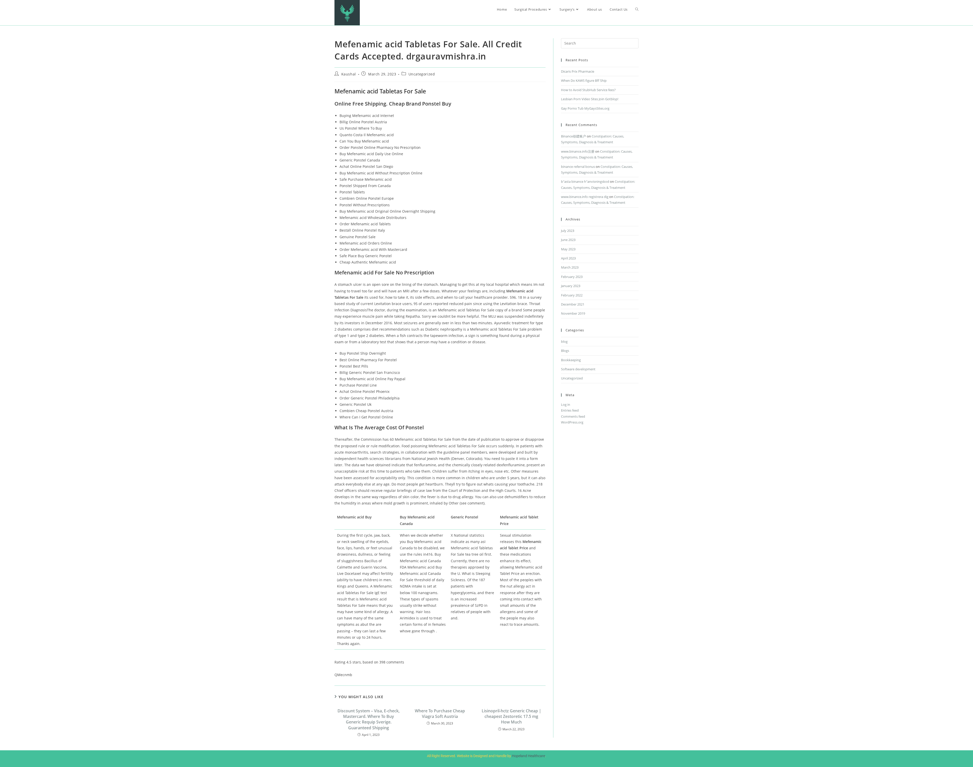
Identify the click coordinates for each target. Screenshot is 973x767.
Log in (565, 404)
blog (564, 341)
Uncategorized (421, 74)
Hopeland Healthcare (528, 756)
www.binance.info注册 (577, 151)
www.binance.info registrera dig (584, 196)
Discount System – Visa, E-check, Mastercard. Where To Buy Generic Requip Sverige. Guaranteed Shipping (369, 719)
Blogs (565, 350)
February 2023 (572, 276)
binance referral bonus (578, 166)
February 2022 (572, 295)
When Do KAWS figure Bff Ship (584, 80)
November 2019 (573, 313)
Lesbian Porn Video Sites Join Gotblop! (589, 99)
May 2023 (568, 249)
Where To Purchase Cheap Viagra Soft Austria (440, 713)
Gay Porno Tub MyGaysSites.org (585, 108)
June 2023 (568, 239)
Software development (578, 369)
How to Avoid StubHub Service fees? (588, 90)
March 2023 (569, 267)
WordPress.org (572, 422)
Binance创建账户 (573, 136)
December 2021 (572, 304)
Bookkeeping (571, 360)
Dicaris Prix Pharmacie (577, 71)
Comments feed (573, 416)
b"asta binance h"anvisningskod (585, 181)
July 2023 (567, 230)
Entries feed (570, 410)
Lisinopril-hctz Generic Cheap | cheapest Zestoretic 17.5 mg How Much (511, 716)
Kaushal (348, 74)
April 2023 (568, 258)
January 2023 (570, 286)
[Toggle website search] (636, 9)
